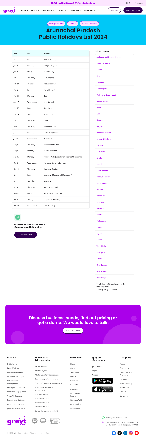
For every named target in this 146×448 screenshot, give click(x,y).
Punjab (99, 227)
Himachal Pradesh (104, 133)
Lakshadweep (102, 170)
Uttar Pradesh (102, 265)
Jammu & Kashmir (104, 139)
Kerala (99, 158)
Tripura (99, 259)
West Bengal (101, 277)
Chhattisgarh (102, 88)
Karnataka (101, 151)
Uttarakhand (102, 271)
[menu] (58, 10)
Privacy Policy (34, 433)
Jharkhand (101, 145)
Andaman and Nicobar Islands (109, 57)
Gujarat (100, 120)
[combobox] (130, 3)
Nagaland (100, 208)
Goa (98, 114)
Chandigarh (101, 82)
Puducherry (101, 221)
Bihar (99, 76)
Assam (99, 70)
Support (139, 3)
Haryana (100, 126)
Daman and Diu (103, 101)
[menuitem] (25, 10)
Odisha (99, 214)
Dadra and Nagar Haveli (106, 95)
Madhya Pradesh (103, 177)
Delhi (99, 107)
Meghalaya (101, 196)
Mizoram (100, 202)
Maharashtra (102, 183)
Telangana (101, 252)
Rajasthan (101, 233)
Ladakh (99, 164)
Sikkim (99, 240)
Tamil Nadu (101, 246)
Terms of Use (45, 433)
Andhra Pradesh (103, 63)
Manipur (100, 189)
